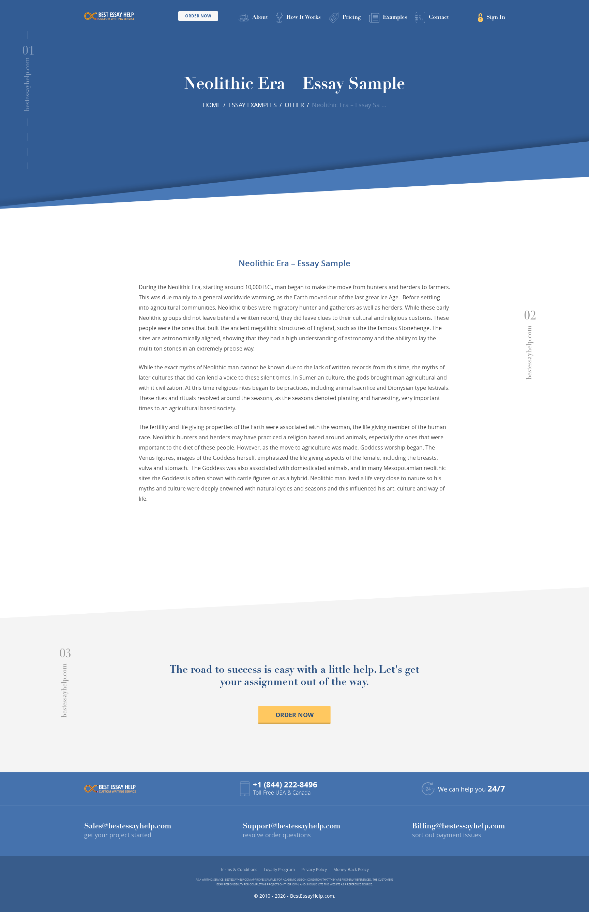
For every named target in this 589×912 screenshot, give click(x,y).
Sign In (495, 17)
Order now (294, 715)
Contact (439, 17)
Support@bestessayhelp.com (292, 826)
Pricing (352, 17)
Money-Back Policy (351, 869)
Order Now (198, 16)
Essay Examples (252, 105)
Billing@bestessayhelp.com (458, 826)
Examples (395, 17)
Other (294, 105)
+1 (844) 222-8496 (285, 784)
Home (211, 105)
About (260, 17)
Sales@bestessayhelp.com (127, 826)
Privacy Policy (314, 869)
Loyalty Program (279, 869)
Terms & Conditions (238, 869)
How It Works (303, 17)
